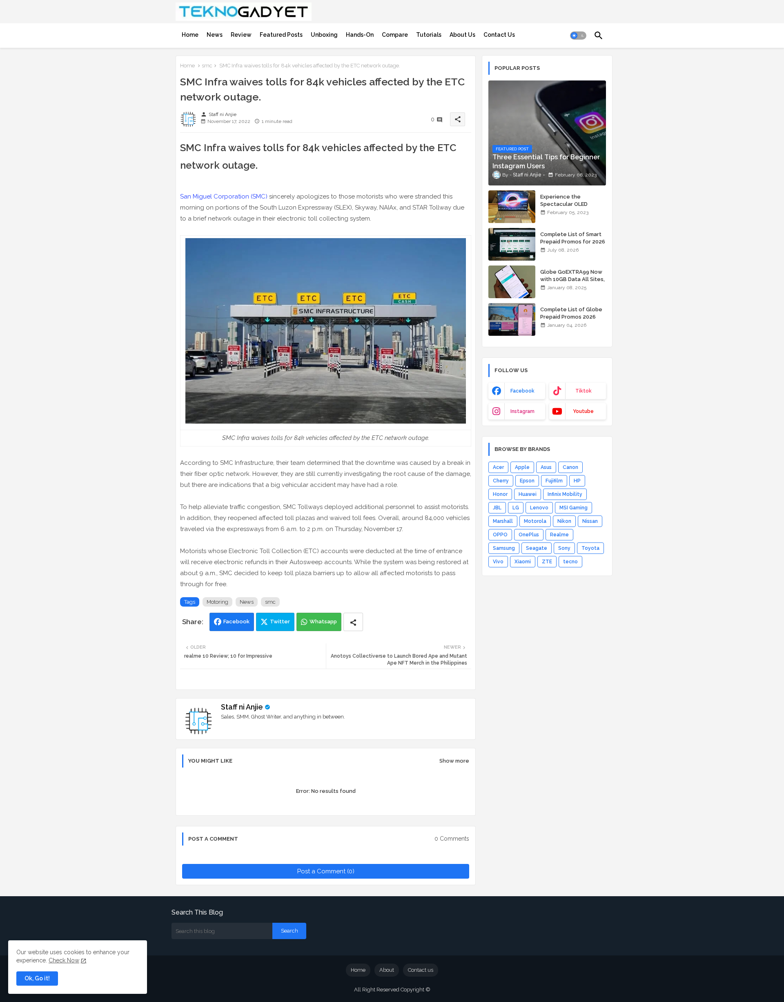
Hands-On (360, 34)
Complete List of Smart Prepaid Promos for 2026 (572, 238)
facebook (522, 391)
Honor (500, 494)
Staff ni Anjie (242, 707)
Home (190, 34)
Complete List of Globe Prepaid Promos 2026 (571, 313)
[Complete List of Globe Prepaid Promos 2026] (511, 319)
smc (207, 65)
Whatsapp (323, 621)
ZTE (547, 562)
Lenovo (539, 508)
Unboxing (324, 34)
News (215, 34)
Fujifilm (554, 481)
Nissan (590, 521)
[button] (578, 35)
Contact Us (499, 34)
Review (241, 34)
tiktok (583, 391)
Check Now (64, 960)
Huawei (528, 494)
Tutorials (428, 34)
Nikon (564, 521)
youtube (583, 411)
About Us (462, 34)
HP (577, 481)
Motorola (535, 521)
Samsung (504, 548)
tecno (570, 562)
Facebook (236, 621)
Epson (527, 481)
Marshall (503, 521)
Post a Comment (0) (325, 871)
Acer (498, 467)
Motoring (217, 602)
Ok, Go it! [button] (37, 978)
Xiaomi (522, 562)
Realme (559, 535)
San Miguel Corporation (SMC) (223, 196)
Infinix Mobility (565, 494)
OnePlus (529, 535)
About (386, 970)
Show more (454, 761)
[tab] (190, 34)
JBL (497, 508)
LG (515, 508)
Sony (564, 548)
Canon (570, 467)
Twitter (280, 621)
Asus (546, 467)
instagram (522, 411)
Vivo (498, 562)
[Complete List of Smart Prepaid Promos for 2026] (511, 244)
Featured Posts (281, 34)
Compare (395, 34)
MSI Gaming (573, 508)
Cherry (501, 481)
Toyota (590, 548)
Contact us (420, 970)
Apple (522, 467)
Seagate (536, 548)
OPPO (500, 535)
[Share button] (353, 622)
